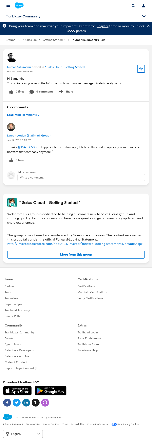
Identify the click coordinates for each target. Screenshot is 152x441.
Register (102, 26)
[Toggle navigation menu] (144, 16)
